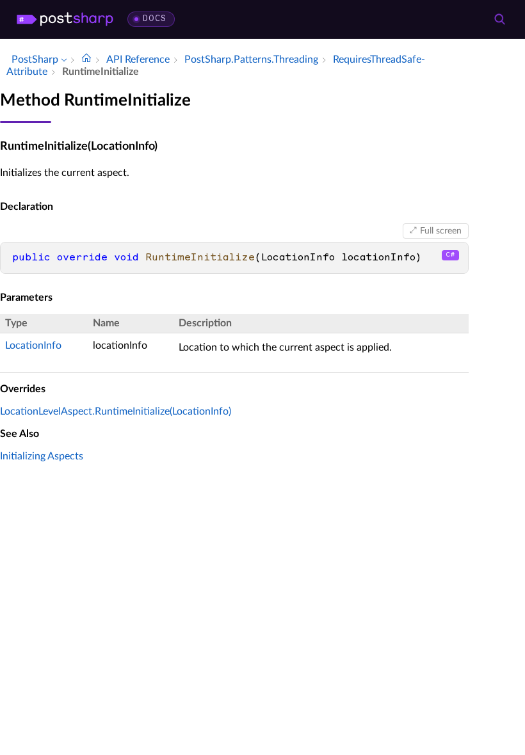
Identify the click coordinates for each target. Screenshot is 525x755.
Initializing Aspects (41, 456)
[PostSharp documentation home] (86, 59)
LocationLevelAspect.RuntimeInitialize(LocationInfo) (115, 411)
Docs (154, 19)
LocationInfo (33, 345)
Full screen (441, 230)
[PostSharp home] (65, 19)
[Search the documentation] (499, 19)
